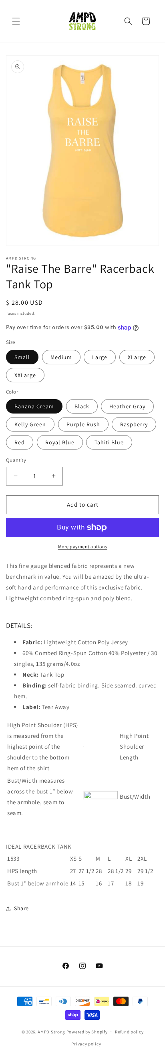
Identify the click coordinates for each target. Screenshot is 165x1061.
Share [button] (21, 908)
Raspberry (134, 424)
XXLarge (25, 375)
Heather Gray (127, 406)
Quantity (16, 460)
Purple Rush (83, 424)
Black (81, 406)
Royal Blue (59, 442)
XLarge (137, 357)
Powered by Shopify (87, 1031)
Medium (61, 357)
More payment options (82, 546)
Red (19, 442)
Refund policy (129, 1032)
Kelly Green (30, 424)
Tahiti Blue (109, 442)
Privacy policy (86, 1044)
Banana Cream (34, 406)
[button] (16, 21)
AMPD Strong (51, 1031)
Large (99, 357)
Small (22, 357)
